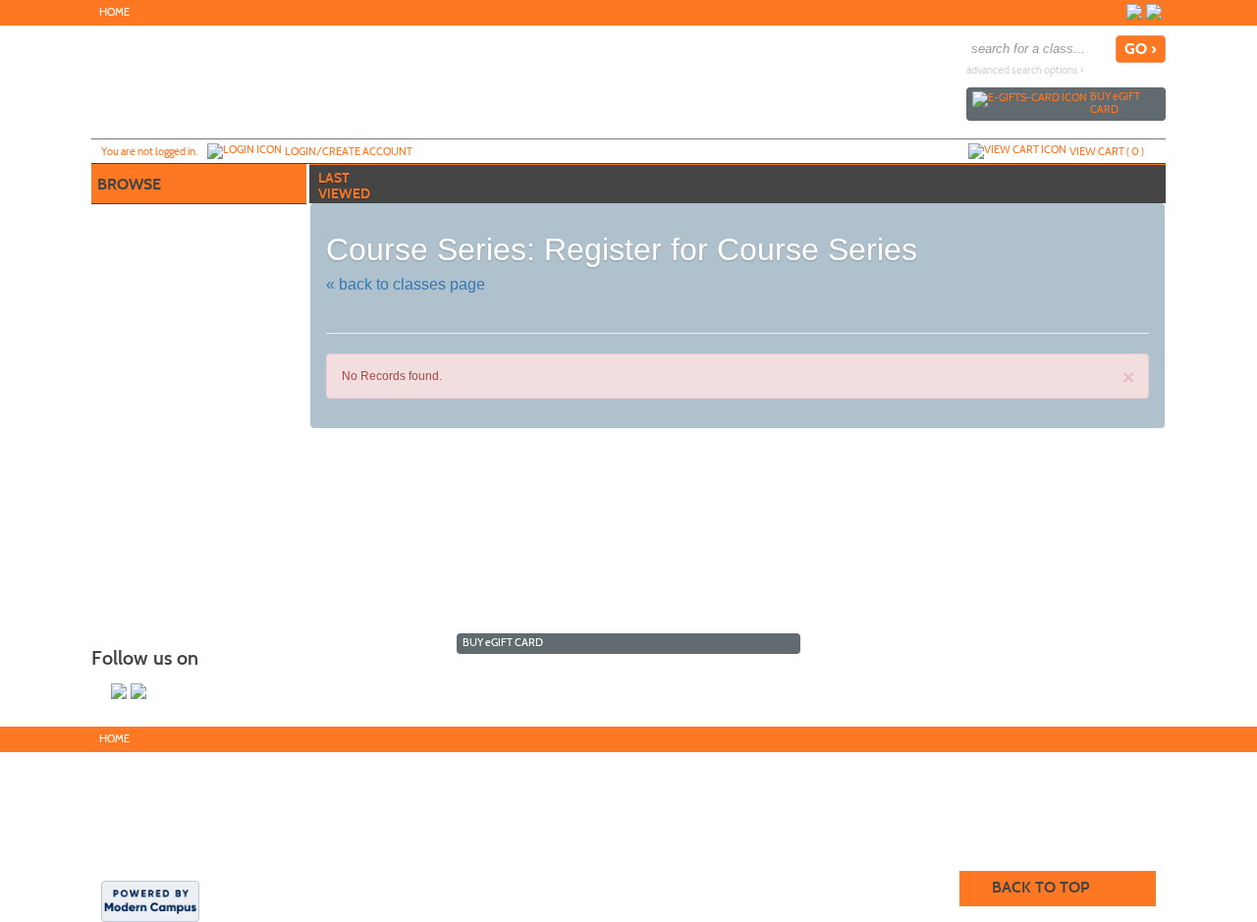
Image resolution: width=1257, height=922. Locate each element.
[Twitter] (1154, 12)
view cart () (1106, 151)
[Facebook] (1134, 12)
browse (129, 184)
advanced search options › (1025, 70)
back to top (1040, 887)
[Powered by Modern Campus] (150, 900)
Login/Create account (348, 151)
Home (114, 12)
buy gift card (1115, 102)
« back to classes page (405, 284)
